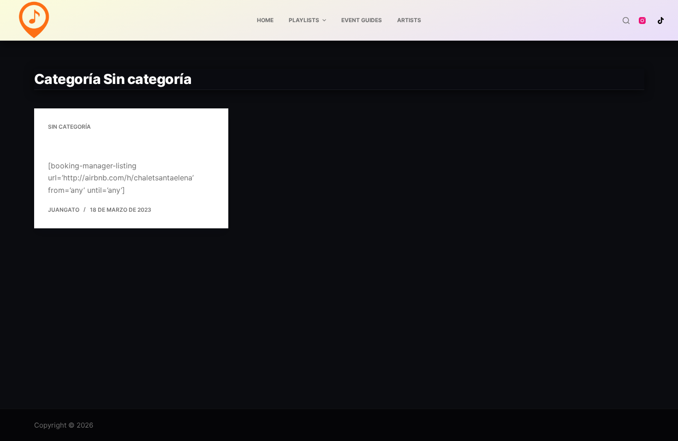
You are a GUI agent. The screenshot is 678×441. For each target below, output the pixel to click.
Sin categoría (69, 126)
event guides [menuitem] (361, 20)
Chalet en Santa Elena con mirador (122, 144)
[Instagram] (642, 20)
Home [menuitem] (265, 20)
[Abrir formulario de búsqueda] (626, 20)
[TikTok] (660, 20)
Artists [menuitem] (409, 20)
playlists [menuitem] (304, 20)
